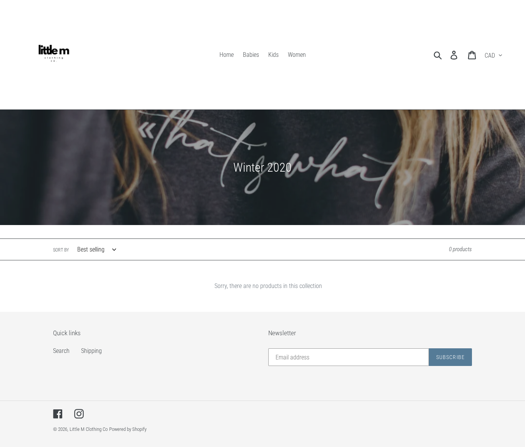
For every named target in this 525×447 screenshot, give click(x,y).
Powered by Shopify (127, 429)
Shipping (91, 350)
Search (61, 350)
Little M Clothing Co (89, 429)
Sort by (61, 250)
